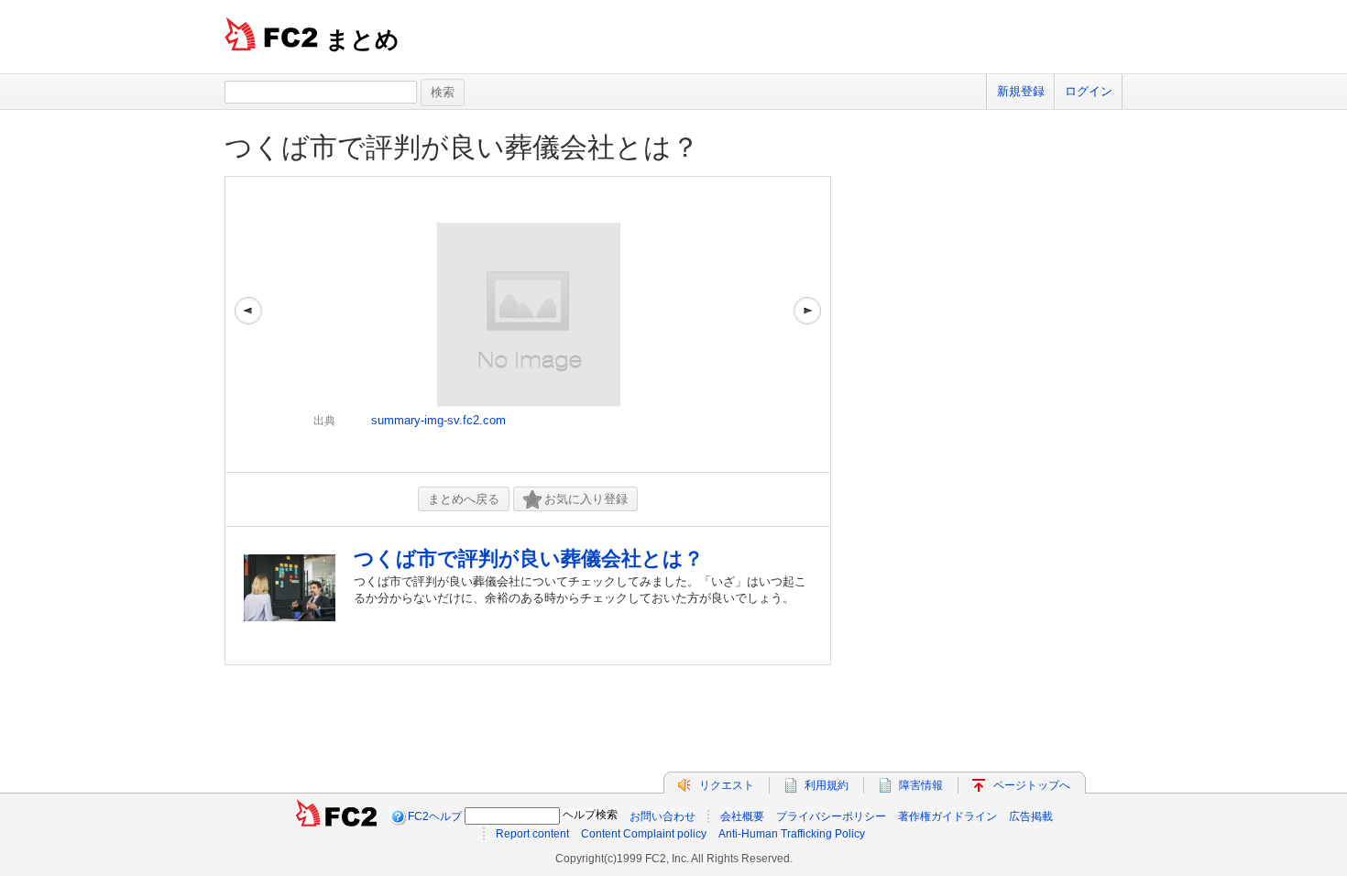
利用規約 (827, 785)
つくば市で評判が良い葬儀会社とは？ (461, 147)
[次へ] (807, 324)
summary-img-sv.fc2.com (438, 420)
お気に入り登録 (586, 499)
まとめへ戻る (463, 499)
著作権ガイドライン (947, 816)
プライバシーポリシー (831, 816)
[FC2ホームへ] (336, 816)
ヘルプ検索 (590, 814)
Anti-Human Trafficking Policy (791, 833)
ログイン (1088, 91)
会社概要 (742, 816)
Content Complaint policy (643, 833)
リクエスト (726, 785)
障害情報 (921, 785)
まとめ (362, 39)
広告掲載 (1031, 816)
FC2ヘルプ (435, 816)
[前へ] (248, 324)
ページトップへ (1031, 785)
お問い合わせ (662, 816)
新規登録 (1021, 91)
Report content (532, 833)
